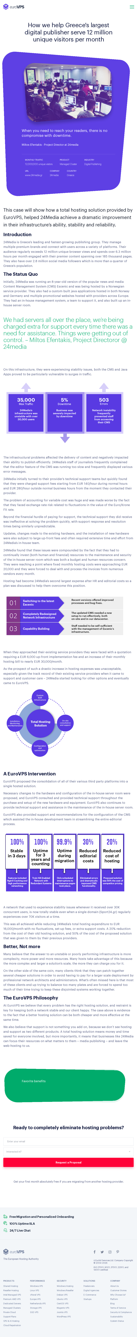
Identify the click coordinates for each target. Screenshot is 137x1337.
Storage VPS (36, 1308)
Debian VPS (62, 1295)
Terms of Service (118, 1308)
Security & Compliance (121, 1312)
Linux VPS (34, 1291)
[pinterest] (117, 1252)
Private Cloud (9, 1312)
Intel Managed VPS (12, 1295)
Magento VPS (63, 1308)
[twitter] (102, 1252)
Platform (114, 1299)
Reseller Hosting (11, 1291)
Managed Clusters (12, 1308)
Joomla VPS (62, 1312)
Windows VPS (36, 1286)
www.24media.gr (33, 175)
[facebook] (94, 1252)
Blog (112, 1304)
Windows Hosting (65, 1286)
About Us (114, 1286)
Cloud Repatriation (12, 1325)
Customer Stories (118, 1291)
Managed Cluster (68, 164)
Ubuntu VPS (62, 1299)
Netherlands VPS (38, 1304)
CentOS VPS (62, 1304)
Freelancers (89, 1286)
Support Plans (9, 1317)
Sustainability (116, 1317)
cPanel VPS (35, 1295)
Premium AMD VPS (12, 1299)
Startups (87, 1299)
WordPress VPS (64, 1317)
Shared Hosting (10, 1286)
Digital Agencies (91, 1291)
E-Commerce (90, 1295)
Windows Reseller (65, 1291)
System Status (117, 1321)
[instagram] (110, 1252)
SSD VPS (34, 1312)
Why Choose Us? (118, 1295)
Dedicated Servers (12, 1304)
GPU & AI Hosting (11, 1321)
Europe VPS (35, 1299)
